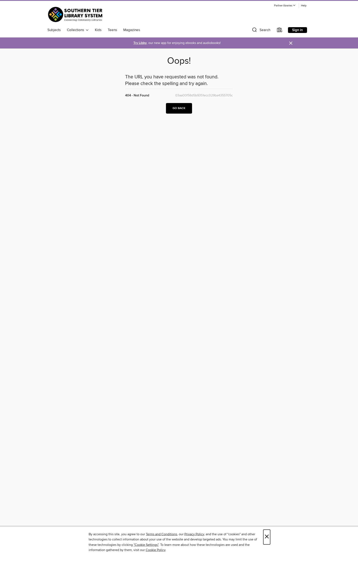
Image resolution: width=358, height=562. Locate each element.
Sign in (297, 30)
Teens (112, 30)
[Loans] (279, 31)
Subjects (54, 30)
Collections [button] (76, 30)
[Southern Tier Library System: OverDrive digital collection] (76, 14)
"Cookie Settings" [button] (146, 545)
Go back (179, 108)
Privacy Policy (194, 534)
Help (303, 5)
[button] (285, 5)
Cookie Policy (155, 550)
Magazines (131, 30)
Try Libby (140, 43)
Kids (98, 30)
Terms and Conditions (161, 534)
